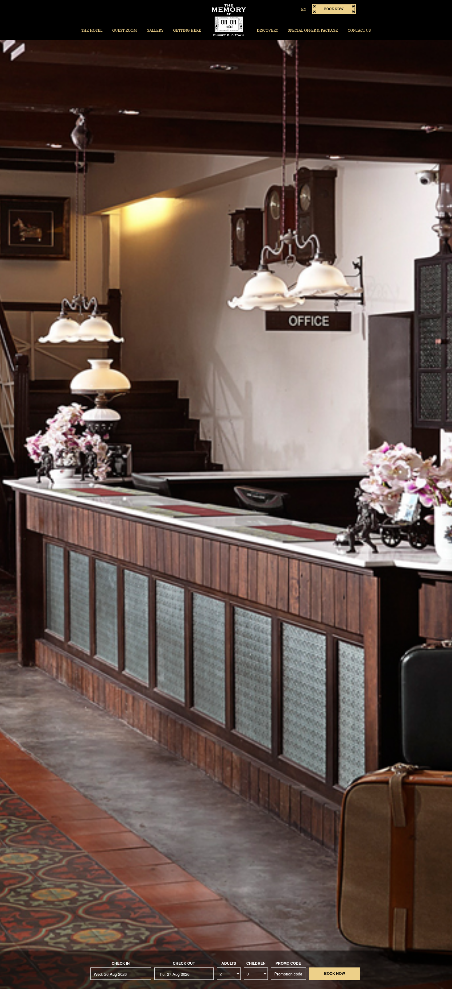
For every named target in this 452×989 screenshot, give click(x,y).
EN (303, 9)
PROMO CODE (288, 963)
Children (256, 963)
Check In (121, 963)
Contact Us (359, 30)
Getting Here (187, 30)
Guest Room (124, 30)
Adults (228, 963)
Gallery (155, 30)
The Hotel (91, 30)
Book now (334, 9)
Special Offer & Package (313, 30)
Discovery (267, 30)
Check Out (184, 963)
